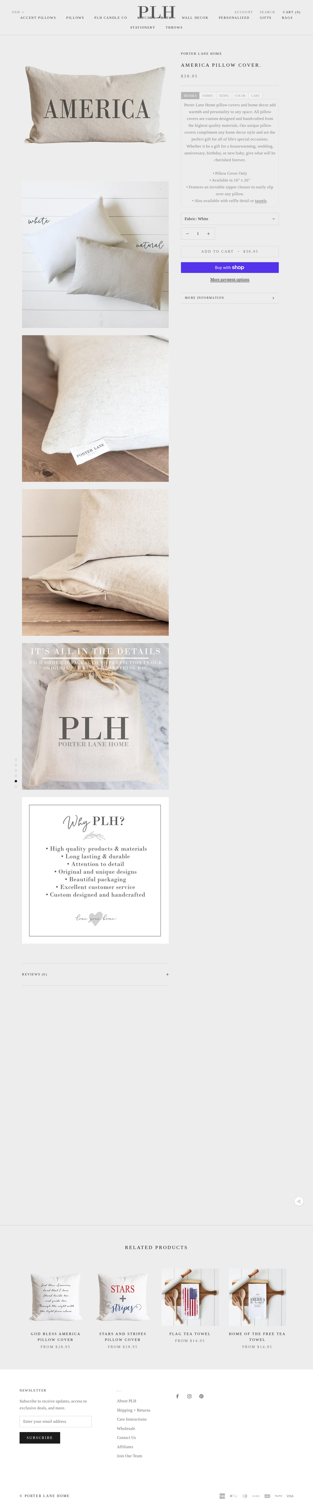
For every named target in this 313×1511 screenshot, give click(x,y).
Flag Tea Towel (190, 1334)
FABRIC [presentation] (207, 95)
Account (244, 12)
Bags (287, 18)
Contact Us (126, 1437)
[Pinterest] (201, 1396)
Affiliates (125, 1447)
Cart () (292, 12)
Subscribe (40, 1438)
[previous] (15, 1303)
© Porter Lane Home (45, 1496)
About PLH (126, 1401)
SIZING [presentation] (224, 95)
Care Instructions (132, 1419)
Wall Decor (195, 18)
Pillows (75, 18)
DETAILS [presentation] (190, 95)
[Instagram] (189, 1396)
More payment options (229, 279)
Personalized (234, 18)
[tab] (190, 95)
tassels (261, 200)
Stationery (143, 27)
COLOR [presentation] (240, 95)
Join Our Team (129, 1456)
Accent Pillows (38, 18)
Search (267, 12)
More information (204, 298)
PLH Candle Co (110, 18)
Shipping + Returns (133, 1410)
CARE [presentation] (255, 95)
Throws (174, 27)
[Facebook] (177, 1396)
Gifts (266, 18)
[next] (297, 1303)
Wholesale (126, 1428)
